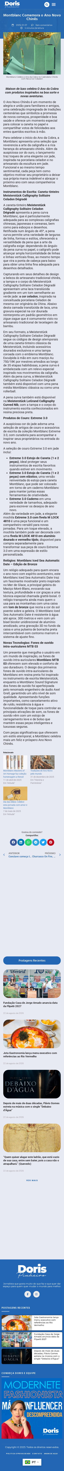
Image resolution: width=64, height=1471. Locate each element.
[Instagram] (36, 1294)
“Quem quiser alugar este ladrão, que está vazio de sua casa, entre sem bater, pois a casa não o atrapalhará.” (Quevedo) (31, 1160)
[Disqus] (32, 907)
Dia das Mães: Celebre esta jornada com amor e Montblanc (15, 805)
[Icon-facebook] (27, 1294)
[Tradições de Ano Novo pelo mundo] (42, 762)
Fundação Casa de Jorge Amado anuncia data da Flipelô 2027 (46, 1337)
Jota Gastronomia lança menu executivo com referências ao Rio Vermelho (46, 1321)
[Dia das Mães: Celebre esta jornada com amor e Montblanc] (15, 793)
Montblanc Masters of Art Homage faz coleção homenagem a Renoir (14, 773)
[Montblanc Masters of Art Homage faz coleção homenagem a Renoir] (15, 762)
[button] (47, 5)
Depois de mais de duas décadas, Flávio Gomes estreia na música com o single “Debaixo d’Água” (31, 1107)
